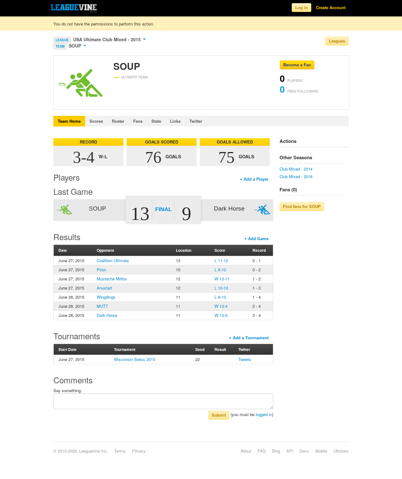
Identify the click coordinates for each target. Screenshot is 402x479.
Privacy (139, 451)
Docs (304, 451)
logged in (264, 414)
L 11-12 (221, 260)
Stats (156, 121)
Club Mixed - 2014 (296, 169)
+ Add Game (256, 238)
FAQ (262, 451)
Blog (276, 451)
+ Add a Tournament (249, 337)
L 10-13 (221, 288)
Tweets (244, 359)
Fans (138, 121)
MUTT (102, 306)
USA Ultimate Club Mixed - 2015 (107, 39)
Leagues (337, 41)
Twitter (195, 121)
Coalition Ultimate (113, 260)
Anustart (104, 288)
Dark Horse (107, 315)
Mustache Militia (112, 279)
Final (163, 209)
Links (175, 121)
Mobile (321, 451)
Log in (301, 7)
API (289, 451)
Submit (219, 415)
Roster (118, 121)
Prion (101, 270)
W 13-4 (221, 306)
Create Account (330, 7)
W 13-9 (221, 315)
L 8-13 (220, 270)
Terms (120, 451)
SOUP (75, 45)
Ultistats (341, 451)
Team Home (69, 121)
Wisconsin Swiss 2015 (134, 359)
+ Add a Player (254, 179)
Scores (96, 121)
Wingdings (106, 297)
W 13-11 (222, 279)
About (246, 451)
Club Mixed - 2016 (296, 176)
